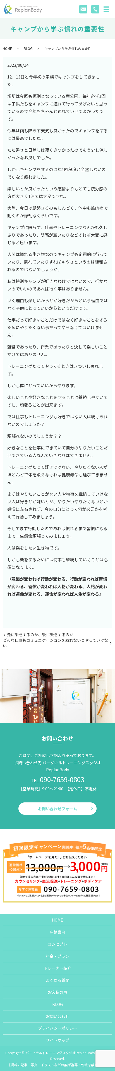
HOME (7, 48)
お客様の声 (57, 992)
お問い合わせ (57, 1016)
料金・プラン (57, 956)
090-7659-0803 (62, 779)
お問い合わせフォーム (57, 808)
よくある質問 (57, 980)
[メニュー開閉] (106, 9)
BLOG (28, 48)
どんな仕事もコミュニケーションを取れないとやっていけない (55, 643)
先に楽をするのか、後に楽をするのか (40, 634)
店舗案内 (57, 932)
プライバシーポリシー (57, 1028)
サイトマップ (57, 1040)
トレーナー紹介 (57, 968)
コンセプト (57, 944)
